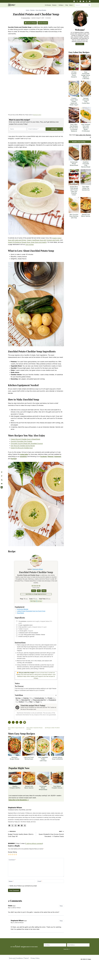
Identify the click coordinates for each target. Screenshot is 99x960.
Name (11, 881)
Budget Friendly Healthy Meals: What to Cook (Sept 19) (20, 834)
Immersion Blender (22, 609)
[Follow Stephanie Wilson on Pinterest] (21, 825)
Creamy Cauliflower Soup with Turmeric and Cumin (43, 240)
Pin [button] (39, 590)
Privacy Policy (35, 958)
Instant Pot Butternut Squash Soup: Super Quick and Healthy (27, 242)
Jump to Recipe (31, 22)
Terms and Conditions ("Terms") (19, 958)
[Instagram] (80, 1)
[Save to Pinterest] (9, 722)
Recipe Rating (12, 852)
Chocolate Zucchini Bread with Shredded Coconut (27, 443)
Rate (44, 590)
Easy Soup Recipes (41, 10)
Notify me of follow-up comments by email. (23, 886)
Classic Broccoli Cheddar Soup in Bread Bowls (25, 439)
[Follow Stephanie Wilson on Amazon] (25, 825)
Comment (12, 860)
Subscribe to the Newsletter (18, 800)
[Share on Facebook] (13, 722)
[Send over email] (20, 722)
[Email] (89, 1)
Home (27, 10)
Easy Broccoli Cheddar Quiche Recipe (23, 445)
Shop (66, 5)
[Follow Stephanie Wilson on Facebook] (9, 825)
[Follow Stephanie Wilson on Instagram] (15, 825)
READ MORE (79, 44)
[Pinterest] (86, 1)
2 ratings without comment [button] (33, 843)
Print (33, 590)
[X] (77, 1)
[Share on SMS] (24, 722)
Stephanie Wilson (26, 17)
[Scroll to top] (95, 947)
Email (40, 881)
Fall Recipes (48, 5)
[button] (32, 586)
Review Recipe (43, 22)
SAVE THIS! (54, 129)
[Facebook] (74, 1)
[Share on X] (17, 722)
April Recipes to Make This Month (52, 727)
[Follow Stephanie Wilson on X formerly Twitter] (12, 825)
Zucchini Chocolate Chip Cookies (21, 441)
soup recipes (29, 244)
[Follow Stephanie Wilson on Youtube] (18, 825)
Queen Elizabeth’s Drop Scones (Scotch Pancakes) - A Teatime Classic (51, 834)
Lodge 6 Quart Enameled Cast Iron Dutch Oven (31, 611)
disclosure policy (37, 114)
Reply (61, 906)
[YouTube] (83, 1)
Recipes (32, 10)
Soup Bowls (20, 613)
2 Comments (48, 17)
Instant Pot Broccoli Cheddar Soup (22, 448)
